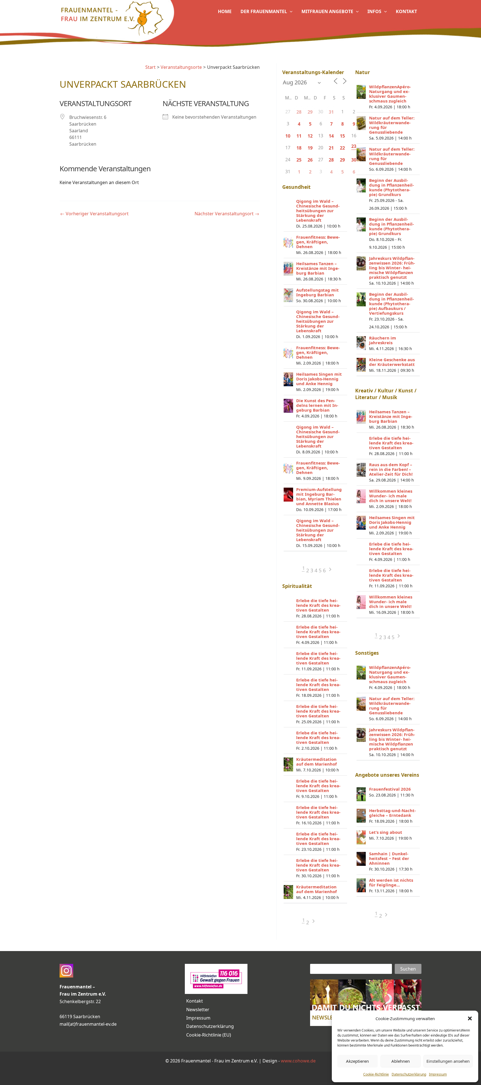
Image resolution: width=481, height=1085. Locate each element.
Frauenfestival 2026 (390, 789)
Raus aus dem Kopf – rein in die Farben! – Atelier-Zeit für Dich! (391, 469)
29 (310, 112)
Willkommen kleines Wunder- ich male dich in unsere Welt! (390, 495)
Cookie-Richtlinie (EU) (208, 1035)
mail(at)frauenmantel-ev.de (88, 1024)
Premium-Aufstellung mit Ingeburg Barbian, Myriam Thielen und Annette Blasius (319, 496)
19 (310, 148)
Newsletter (197, 1009)
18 (298, 148)
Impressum (438, 1074)
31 (331, 112)
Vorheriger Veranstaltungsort (94, 213)
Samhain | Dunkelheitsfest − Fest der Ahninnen (389, 858)
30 (353, 160)
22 (342, 148)
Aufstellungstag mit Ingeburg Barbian (317, 292)
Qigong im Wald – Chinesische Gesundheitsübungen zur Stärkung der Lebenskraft (318, 210)
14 (331, 136)
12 (310, 136)
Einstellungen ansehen (448, 1061)
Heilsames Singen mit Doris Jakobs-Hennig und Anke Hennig (319, 378)
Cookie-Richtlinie (376, 1074)
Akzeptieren (357, 1061)
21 (331, 148)
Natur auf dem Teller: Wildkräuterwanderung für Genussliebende (391, 125)
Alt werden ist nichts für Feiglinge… (391, 882)
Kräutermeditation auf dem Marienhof (316, 761)
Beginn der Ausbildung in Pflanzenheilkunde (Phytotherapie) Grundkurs (391, 187)
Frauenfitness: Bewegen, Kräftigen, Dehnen (318, 241)
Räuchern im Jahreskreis (382, 340)
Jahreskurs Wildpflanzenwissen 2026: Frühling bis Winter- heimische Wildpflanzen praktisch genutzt (392, 267)
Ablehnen (400, 1061)
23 (353, 146)
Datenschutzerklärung (409, 1074)
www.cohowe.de (298, 1061)
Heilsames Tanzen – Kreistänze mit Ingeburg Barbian (317, 268)
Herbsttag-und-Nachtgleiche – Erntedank (392, 813)
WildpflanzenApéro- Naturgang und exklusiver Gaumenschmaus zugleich (390, 94)
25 (298, 160)
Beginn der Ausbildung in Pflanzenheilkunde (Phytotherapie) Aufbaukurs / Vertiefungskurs (391, 303)
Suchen (408, 969)
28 (298, 112)
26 (310, 160)
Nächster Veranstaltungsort (227, 213)
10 (287, 136)
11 (298, 136)
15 (342, 136)
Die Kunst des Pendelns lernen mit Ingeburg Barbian (317, 405)
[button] (470, 1018)
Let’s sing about (385, 832)
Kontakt (194, 1001)
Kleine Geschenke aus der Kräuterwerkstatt (392, 362)
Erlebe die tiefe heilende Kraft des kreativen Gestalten (318, 605)
